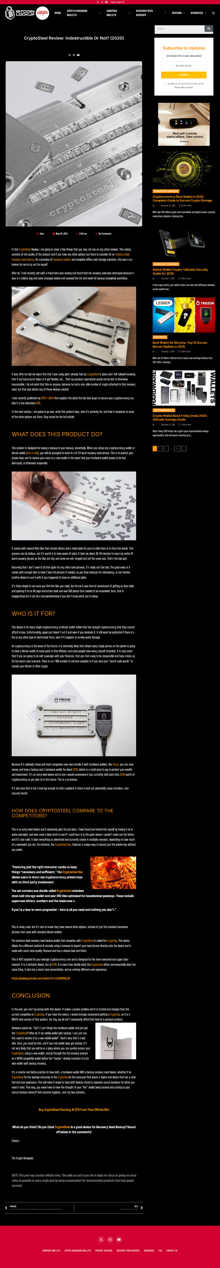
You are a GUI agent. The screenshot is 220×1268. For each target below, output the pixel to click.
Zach (156, 205)
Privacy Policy (180, 87)
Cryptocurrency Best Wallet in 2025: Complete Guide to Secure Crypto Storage (182, 198)
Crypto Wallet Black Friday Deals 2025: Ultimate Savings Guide (180, 417)
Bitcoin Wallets (160, 337)
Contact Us (172, 1250)
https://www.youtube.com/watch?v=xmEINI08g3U (41, 978)
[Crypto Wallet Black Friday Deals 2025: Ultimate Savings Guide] (184, 388)
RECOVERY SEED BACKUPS (128, 1250)
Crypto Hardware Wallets (164, 410)
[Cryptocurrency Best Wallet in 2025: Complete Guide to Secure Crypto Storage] (184, 169)
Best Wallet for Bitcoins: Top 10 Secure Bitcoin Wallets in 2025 (180, 344)
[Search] (213, 13)
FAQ (160, 1250)
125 (177, 448)
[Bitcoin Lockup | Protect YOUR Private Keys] (27, 12)
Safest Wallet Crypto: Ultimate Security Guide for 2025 (180, 271)
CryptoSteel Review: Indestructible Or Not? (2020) (74, 38)
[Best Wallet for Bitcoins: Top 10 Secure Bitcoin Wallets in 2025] (184, 315)
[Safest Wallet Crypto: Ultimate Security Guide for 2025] (184, 242)
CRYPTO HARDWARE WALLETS (78, 1250)
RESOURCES (149, 1250)
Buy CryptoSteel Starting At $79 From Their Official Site (74, 1110)
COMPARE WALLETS (51, 1250)
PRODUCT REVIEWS (103, 1250)
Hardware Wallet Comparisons (166, 191)
